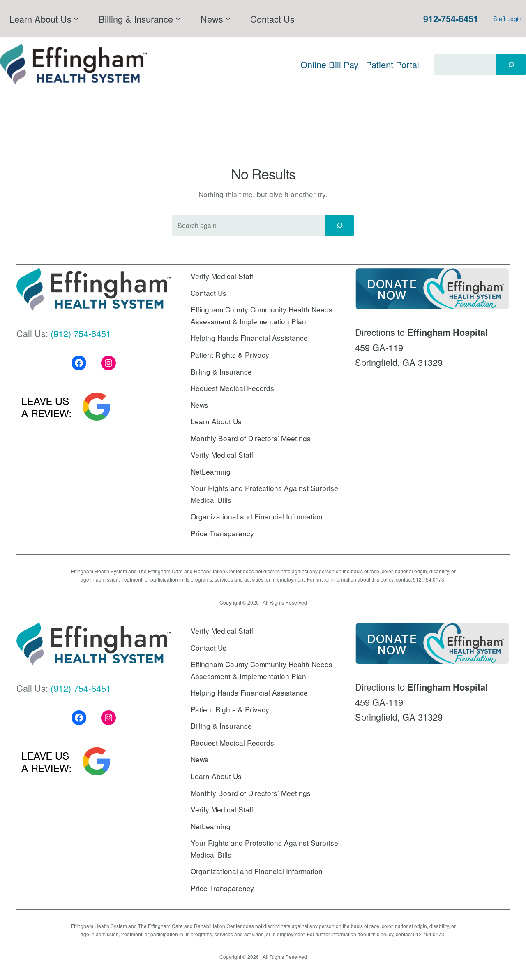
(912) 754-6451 (81, 333)
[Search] (511, 64)
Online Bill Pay (329, 64)
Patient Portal (392, 64)
